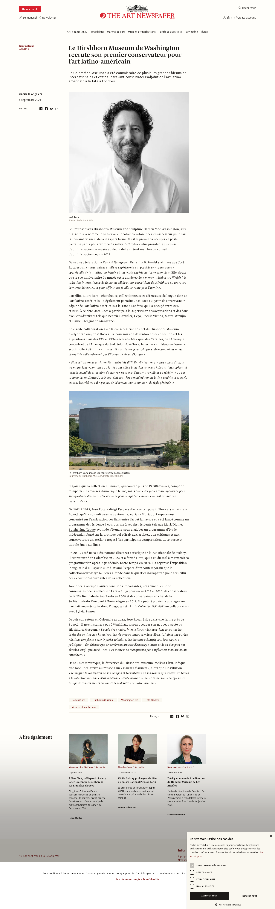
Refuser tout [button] (249, 896)
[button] (229, 905)
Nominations (26, 46)
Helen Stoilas (75, 817)
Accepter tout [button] (209, 895)
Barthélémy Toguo (82, 530)
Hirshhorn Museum (103, 700)
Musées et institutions (84, 707)
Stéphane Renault (176, 814)
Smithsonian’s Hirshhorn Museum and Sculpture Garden (113, 229)
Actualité (24, 49)
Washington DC (129, 700)
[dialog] (231, 870)
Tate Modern (152, 700)
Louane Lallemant (127, 807)
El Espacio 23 (97, 568)
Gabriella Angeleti (30, 94)
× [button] (270, 836)
